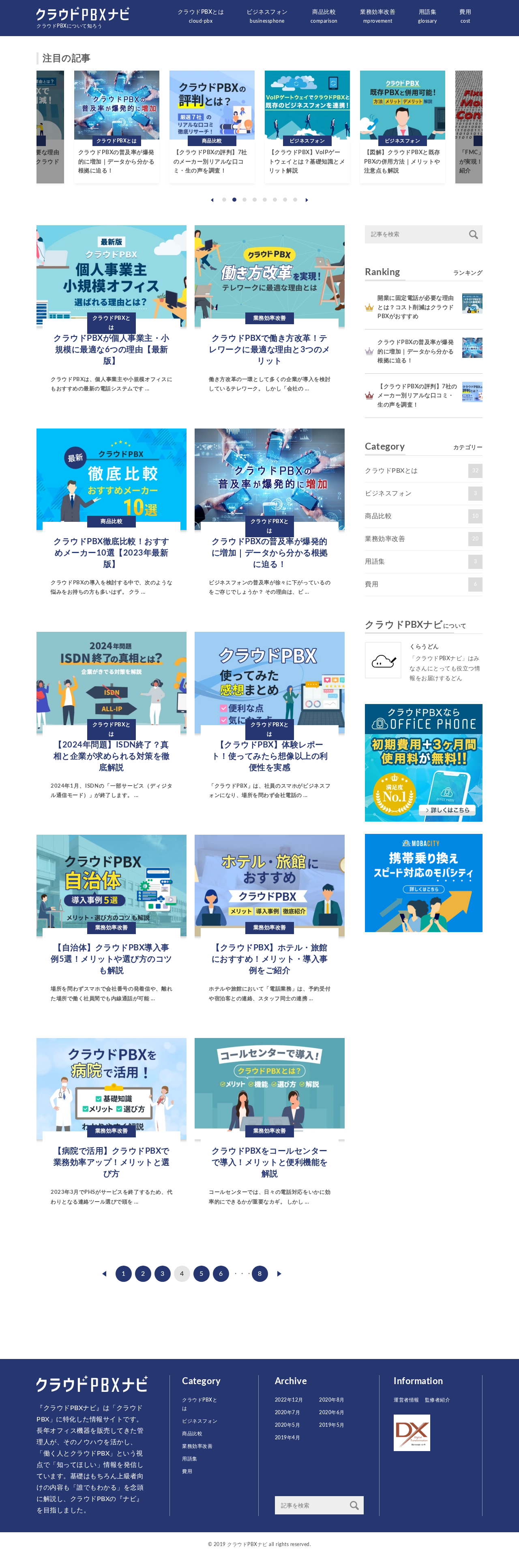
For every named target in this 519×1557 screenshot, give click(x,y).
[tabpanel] (116, 127)
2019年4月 (287, 1437)
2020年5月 (287, 1425)
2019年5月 (332, 1425)
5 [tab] (265, 200)
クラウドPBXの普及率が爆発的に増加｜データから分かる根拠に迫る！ (116, 162)
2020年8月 (332, 1400)
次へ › (279, 1274)
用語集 (427, 16)
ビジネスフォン (267, 16)
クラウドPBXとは (201, 16)
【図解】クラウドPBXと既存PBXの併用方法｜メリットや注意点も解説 (402, 162)
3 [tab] (244, 200)
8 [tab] (295, 200)
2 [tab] (234, 200)
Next (307, 200)
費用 (465, 16)
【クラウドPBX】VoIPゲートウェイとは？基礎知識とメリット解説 (307, 162)
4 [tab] (255, 200)
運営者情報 (406, 1400)
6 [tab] (275, 200)
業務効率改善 (377, 16)
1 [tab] (224, 200)
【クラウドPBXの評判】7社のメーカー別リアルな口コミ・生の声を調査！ (210, 162)
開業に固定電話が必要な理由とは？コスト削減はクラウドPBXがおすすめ (415, 307)
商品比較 (324, 16)
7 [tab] (285, 200)
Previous (212, 200)
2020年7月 (287, 1412)
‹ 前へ (104, 1274)
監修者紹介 (437, 1400)
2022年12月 (289, 1400)
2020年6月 (332, 1412)
